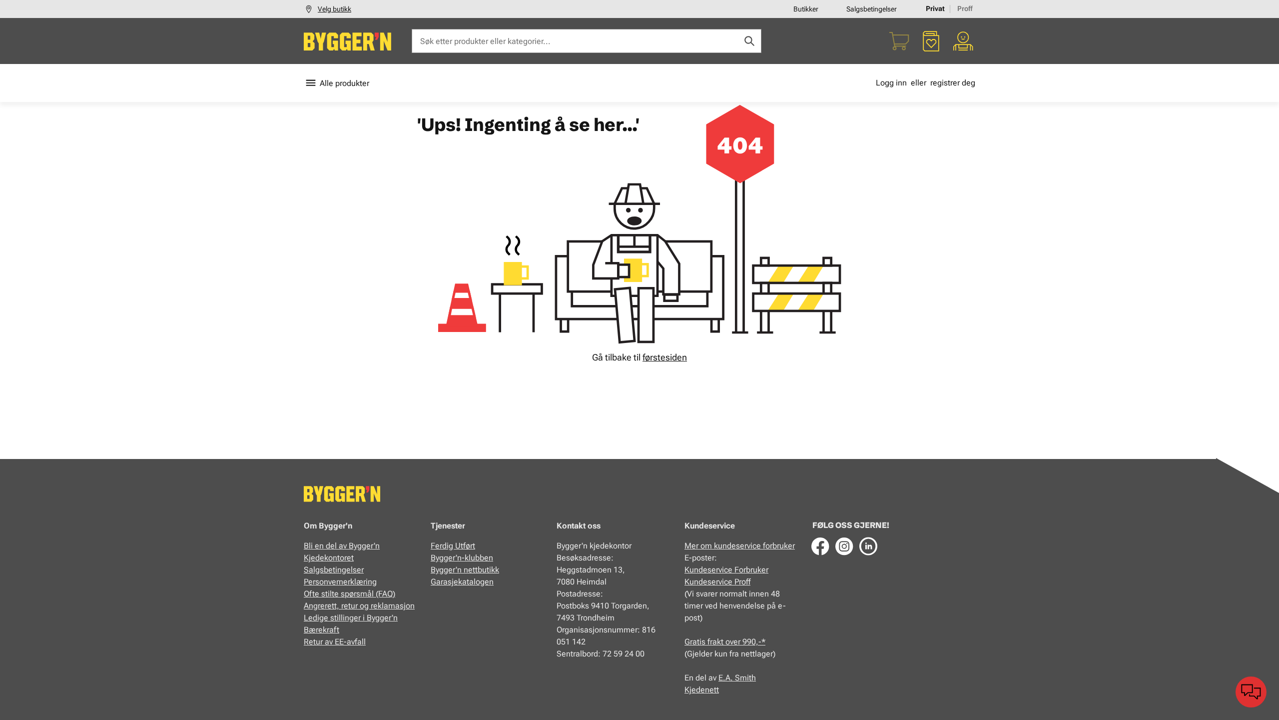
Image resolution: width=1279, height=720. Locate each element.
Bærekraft (321, 629)
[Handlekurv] (899, 41)
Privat (935, 8)
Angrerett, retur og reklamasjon (359, 605)
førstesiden (664, 357)
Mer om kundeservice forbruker (739, 545)
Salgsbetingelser (871, 9)
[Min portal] (963, 41)
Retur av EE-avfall (335, 641)
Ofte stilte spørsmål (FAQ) (349, 593)
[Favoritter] (931, 41)
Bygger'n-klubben (462, 557)
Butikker (805, 9)
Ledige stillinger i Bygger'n (351, 617)
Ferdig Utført (453, 545)
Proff (965, 8)
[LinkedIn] (868, 546)
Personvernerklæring (340, 581)
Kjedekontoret (329, 557)
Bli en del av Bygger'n (342, 545)
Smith (745, 677)
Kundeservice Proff (717, 581)
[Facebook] (820, 546)
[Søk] (749, 41)
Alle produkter (344, 83)
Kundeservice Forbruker (726, 569)
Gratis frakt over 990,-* (724, 641)
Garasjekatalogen (462, 581)
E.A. (726, 677)
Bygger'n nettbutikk (465, 569)
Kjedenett (701, 689)
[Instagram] (844, 546)
